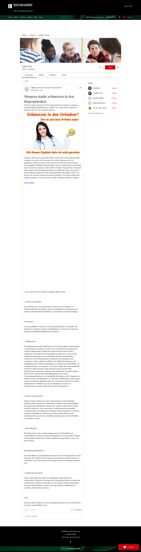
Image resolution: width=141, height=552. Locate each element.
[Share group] (118, 67)
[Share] (80, 87)
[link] (29, 75)
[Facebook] (120, 17)
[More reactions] (32, 509)
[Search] (100, 67)
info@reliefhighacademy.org (94, 17)
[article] (53, 303)
